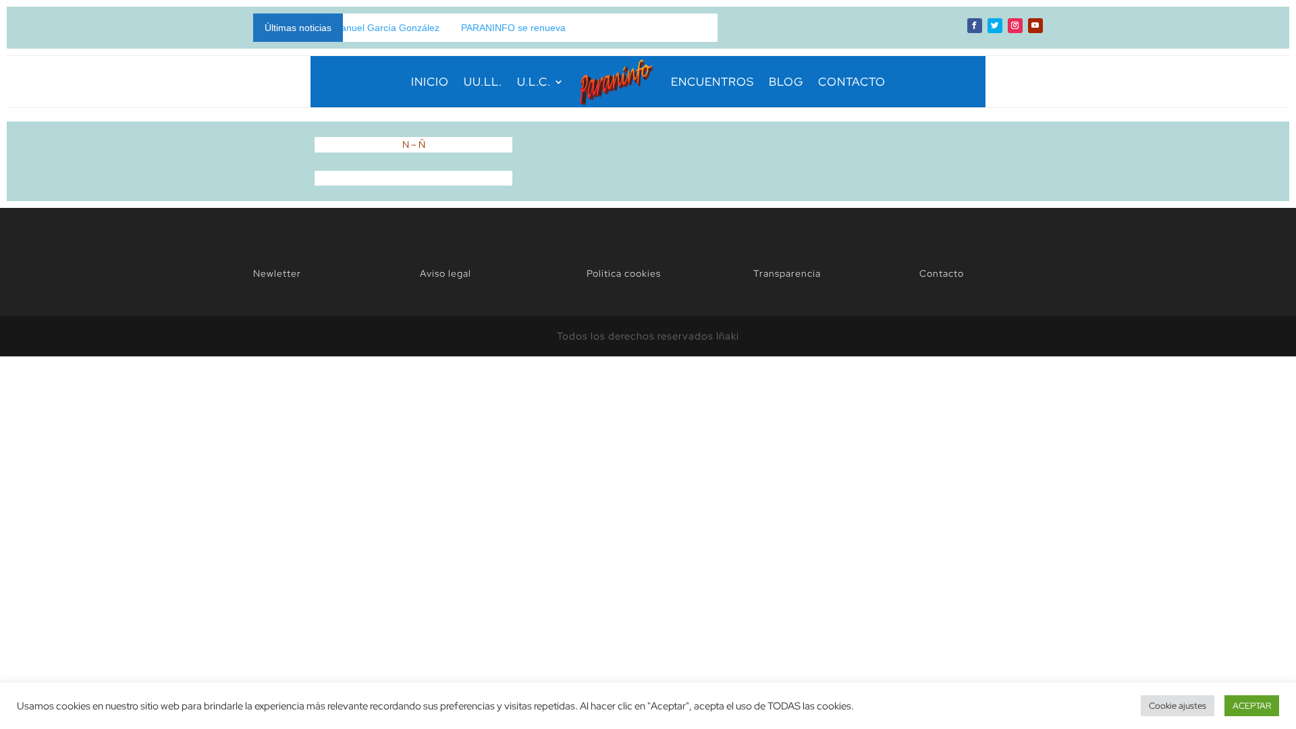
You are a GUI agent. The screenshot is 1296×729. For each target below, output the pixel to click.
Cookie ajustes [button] (1177, 705)
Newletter (277, 273)
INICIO (430, 81)
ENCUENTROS (712, 81)
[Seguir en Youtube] (1035, 25)
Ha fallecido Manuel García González (343, 27)
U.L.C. (534, 81)
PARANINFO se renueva (496, 27)
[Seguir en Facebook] (974, 25)
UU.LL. (483, 81)
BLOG (786, 81)
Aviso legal (445, 273)
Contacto (941, 273)
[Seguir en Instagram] (1015, 25)
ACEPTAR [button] (1252, 705)
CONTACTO (852, 81)
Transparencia (787, 273)
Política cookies (624, 273)
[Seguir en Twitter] (995, 25)
